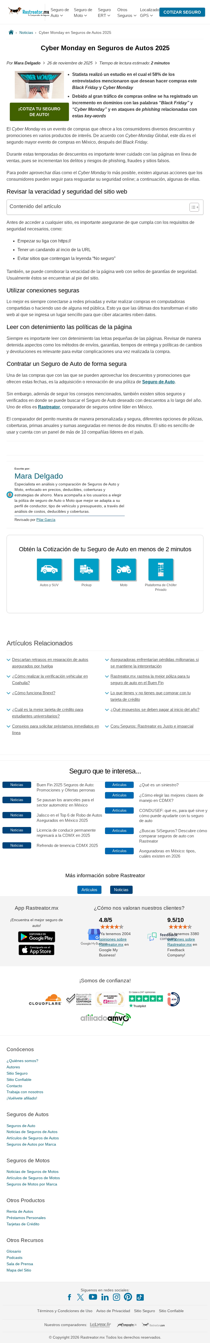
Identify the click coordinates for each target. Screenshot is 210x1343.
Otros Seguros (124, 12)
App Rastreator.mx (37, 908)
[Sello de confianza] (78, 999)
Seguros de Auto (21, 1125)
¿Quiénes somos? (22, 1061)
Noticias (121, 890)
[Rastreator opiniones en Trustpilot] (145, 999)
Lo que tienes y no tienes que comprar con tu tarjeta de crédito (150, 696)
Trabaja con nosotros (25, 1092)
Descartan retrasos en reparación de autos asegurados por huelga (50, 662)
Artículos (89, 890)
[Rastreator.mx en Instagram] (116, 1297)
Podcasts (14, 1257)
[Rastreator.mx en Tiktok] (140, 1297)
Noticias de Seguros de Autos (32, 1131)
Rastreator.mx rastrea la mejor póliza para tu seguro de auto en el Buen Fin (150, 679)
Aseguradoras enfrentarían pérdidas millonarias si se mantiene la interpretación (154, 662)
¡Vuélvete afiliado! (22, 1098)
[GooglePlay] (36, 936)
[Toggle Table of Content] (191, 207)
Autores (13, 1067)
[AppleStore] (37, 949)
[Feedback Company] (162, 936)
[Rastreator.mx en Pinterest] (128, 1297)
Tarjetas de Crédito (23, 1224)
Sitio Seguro (17, 1073)
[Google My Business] (94, 936)
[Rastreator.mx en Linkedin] (105, 1297)
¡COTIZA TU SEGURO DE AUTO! (39, 111)
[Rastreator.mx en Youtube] (93, 1297)
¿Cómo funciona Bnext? (33, 692)
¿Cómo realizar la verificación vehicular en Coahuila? (50, 679)
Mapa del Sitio (19, 1270)
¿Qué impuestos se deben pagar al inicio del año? (154, 709)
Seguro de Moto (83, 12)
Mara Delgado (38, 476)
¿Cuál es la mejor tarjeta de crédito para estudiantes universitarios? (47, 712)
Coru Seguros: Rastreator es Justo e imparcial (151, 726)
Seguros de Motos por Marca (32, 1184)
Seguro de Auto (60, 12)
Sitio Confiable (19, 1079)
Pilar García (45, 520)
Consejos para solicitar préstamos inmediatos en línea (55, 729)
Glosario (14, 1251)
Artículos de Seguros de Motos (33, 1178)
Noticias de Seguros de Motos (33, 1171)
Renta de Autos (20, 1211)
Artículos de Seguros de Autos (33, 1138)
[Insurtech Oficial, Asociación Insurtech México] (173, 999)
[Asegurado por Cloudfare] (45, 999)
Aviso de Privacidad (113, 1311)
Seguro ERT (104, 12)
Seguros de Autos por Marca (31, 1144)
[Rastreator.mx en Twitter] (81, 1297)
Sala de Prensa (20, 1264)
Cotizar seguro (182, 12)
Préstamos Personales (26, 1217)
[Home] (11, 32)
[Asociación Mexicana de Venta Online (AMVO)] (105, 1018)
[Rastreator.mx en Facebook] (69, 1297)
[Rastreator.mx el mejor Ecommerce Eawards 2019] (110, 999)
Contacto (14, 1085)
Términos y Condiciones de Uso (64, 1311)
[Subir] (200, 1333)
